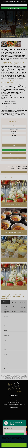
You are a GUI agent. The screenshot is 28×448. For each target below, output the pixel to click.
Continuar (14, 444)
